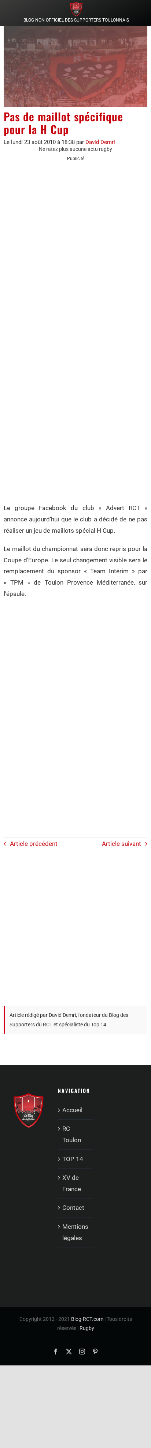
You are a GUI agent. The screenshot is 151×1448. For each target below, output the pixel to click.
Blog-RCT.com (87, 1319)
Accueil (72, 1110)
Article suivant (121, 843)
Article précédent (34, 843)
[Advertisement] (75, 245)
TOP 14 (72, 1159)
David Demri (100, 142)
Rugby (87, 1328)
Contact (73, 1207)
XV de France (71, 1183)
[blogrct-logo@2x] (76, 4)
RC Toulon (71, 1134)
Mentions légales (75, 1232)
